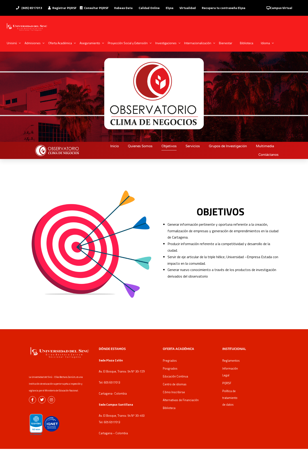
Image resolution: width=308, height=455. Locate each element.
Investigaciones (166, 43)
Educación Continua (175, 376)
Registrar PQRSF (64, 7)
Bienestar (225, 43)
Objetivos (169, 146)
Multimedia (265, 146)
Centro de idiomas (174, 384)
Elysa (169, 7)
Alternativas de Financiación (181, 400)
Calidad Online (149, 7)
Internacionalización (197, 43)
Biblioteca (246, 43)
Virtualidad (187, 7)
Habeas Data (123, 7)
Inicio (114, 146)
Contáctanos (268, 155)
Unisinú (12, 43)
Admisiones (33, 43)
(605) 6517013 (31, 7)
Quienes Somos (140, 146)
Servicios (193, 146)
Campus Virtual (281, 7)
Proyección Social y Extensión (128, 43)
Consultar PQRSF (96, 7)
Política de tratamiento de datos (229, 398)
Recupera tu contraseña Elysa (223, 7)
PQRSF (226, 383)
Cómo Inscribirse (174, 392)
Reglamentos (231, 360)
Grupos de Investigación (228, 146)
